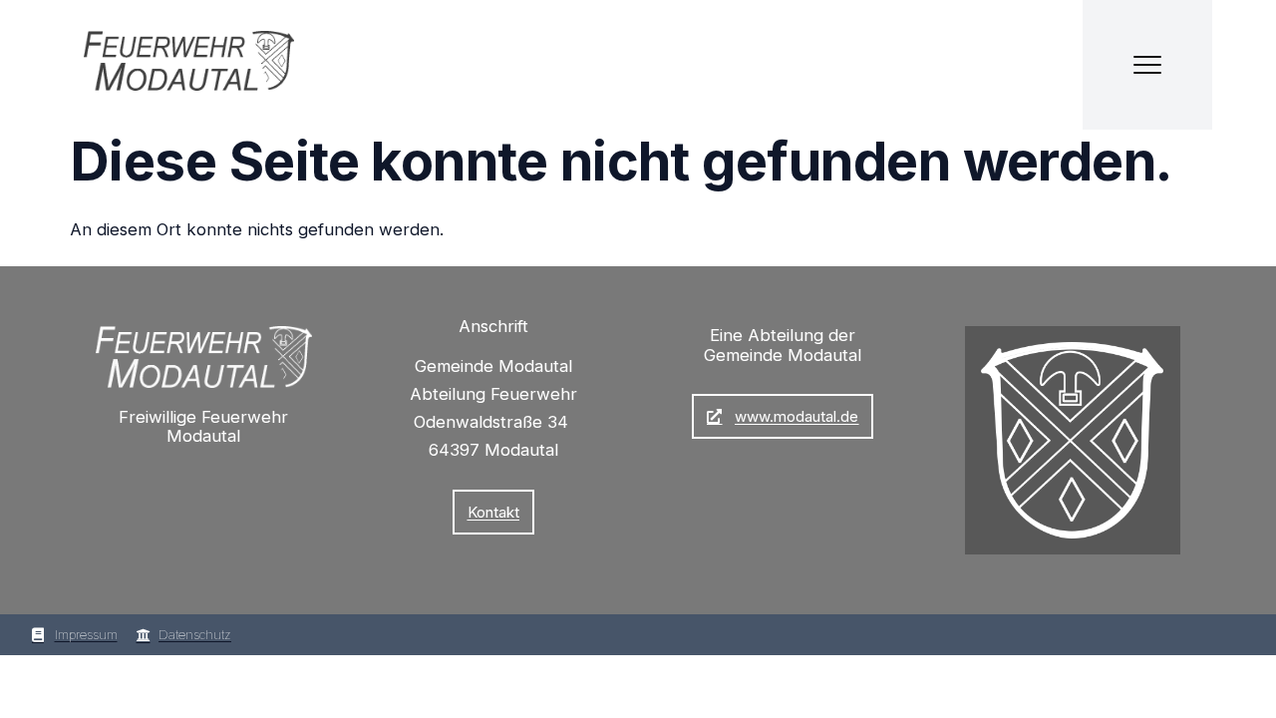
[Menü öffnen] (1147, 65)
